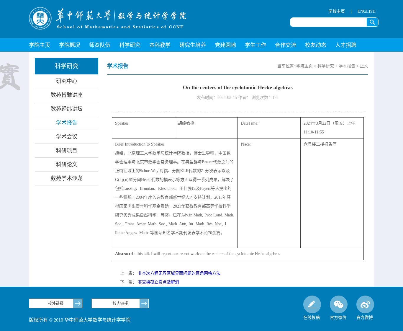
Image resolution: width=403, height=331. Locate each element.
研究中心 (66, 81)
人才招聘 (345, 45)
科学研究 (129, 45)
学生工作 (255, 45)
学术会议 (66, 137)
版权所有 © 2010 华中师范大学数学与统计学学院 (79, 319)
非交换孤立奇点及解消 (158, 282)
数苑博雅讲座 (67, 95)
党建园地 (225, 45)
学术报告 (66, 123)
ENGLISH (367, 11)
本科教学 (160, 45)
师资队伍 (99, 45)
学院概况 (69, 45)
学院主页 (39, 45)
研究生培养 (192, 45)
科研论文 (66, 164)
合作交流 (285, 45)
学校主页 (336, 11)
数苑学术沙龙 (67, 178)
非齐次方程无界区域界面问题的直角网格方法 (179, 273)
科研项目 (66, 151)
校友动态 (315, 45)
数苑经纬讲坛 (67, 109)
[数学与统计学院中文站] (107, 18)
